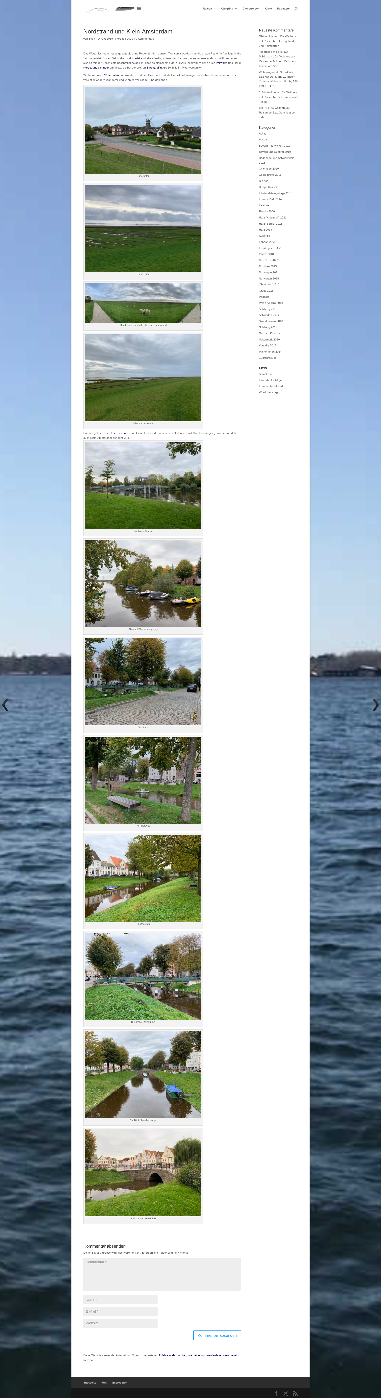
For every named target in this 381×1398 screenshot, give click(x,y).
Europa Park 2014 (270, 199)
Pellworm (221, 62)
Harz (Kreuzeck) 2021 (273, 217)
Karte (268, 8)
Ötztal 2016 (266, 290)
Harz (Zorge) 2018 (270, 223)
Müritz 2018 (266, 254)
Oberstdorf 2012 (269, 284)
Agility (262, 133)
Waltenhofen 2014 (270, 351)
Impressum (119, 1382)
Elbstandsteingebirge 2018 (275, 193)
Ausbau (263, 139)
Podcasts (283, 8)
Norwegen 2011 (269, 272)
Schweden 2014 (269, 315)
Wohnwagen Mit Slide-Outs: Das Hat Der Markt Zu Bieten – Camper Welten (278, 77)
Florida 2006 (267, 211)
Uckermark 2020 (269, 339)
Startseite (89, 1382)
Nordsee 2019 (124, 38)
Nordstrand (139, 58)
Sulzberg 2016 (268, 327)
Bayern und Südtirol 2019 (275, 151)
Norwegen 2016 (269, 278)
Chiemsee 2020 (269, 168)
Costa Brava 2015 (270, 174)
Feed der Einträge (270, 380)
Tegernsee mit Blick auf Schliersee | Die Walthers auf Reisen (277, 56)
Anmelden (265, 374)
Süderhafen (111, 75)
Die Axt (263, 180)
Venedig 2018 (267, 345)
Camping (227, 8)
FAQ (104, 1382)
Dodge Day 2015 (269, 187)
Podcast (264, 296)
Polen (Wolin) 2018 (271, 302)
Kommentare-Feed (271, 386)
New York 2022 (268, 260)
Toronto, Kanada (269, 333)
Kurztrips (264, 235)
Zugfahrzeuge (268, 357)
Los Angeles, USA (270, 248)
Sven (92, 38)
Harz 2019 (265, 229)
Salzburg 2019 (268, 309)
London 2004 (267, 241)
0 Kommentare (145, 38)
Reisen (207, 8)
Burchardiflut (155, 67)
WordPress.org (268, 392)
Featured (264, 205)
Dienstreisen (251, 8)
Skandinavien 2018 (271, 321)
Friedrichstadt (119, 433)
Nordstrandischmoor (96, 67)
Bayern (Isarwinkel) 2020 (274, 145)
